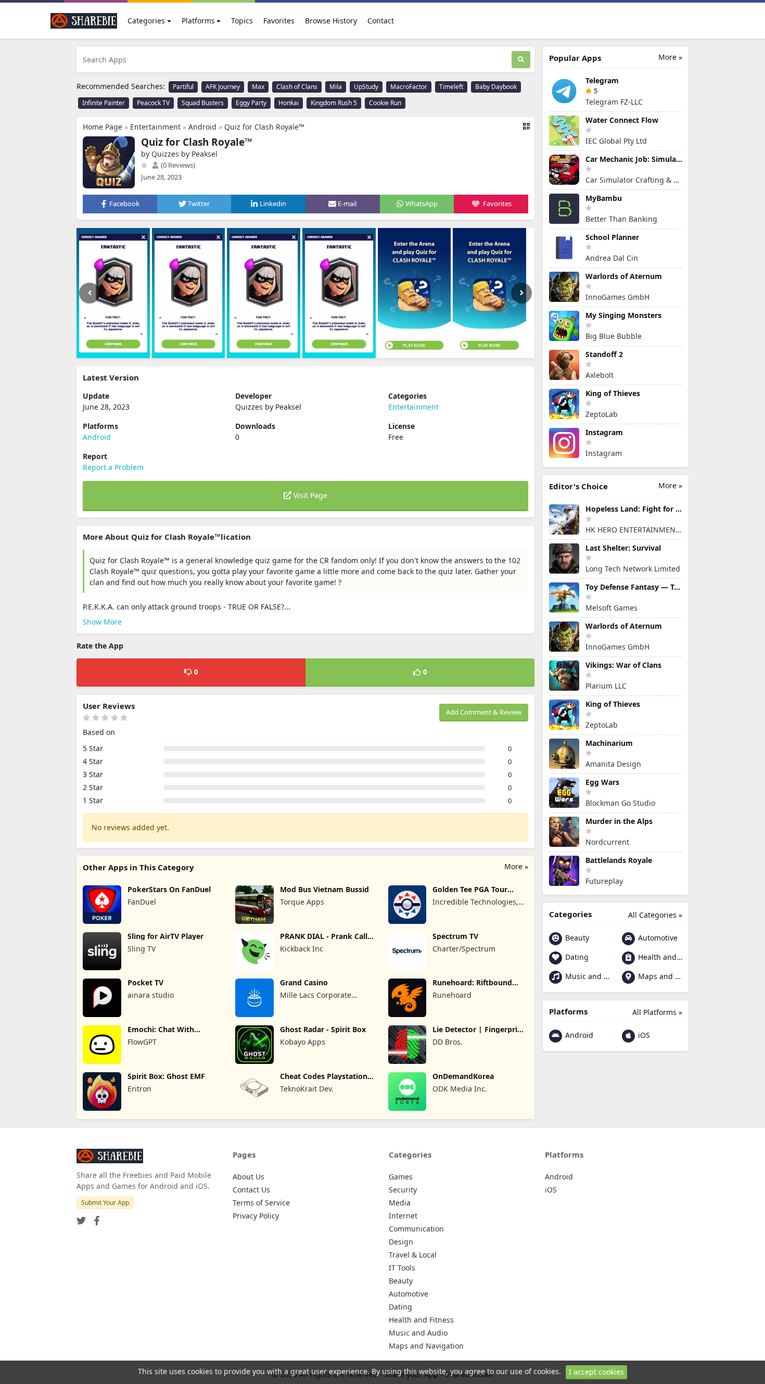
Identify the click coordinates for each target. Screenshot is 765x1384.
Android (202, 127)
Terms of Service (261, 1203)
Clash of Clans (296, 86)
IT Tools (402, 1268)
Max (258, 86)
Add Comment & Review (483, 712)
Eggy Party (251, 102)
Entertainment (155, 127)
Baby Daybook (496, 86)
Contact (380, 21)
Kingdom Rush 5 (334, 102)
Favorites (279, 21)
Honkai (288, 102)
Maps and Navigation (659, 976)
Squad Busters (203, 102)
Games (401, 1177)
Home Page (102, 127)
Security (403, 1190)
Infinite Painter (103, 102)
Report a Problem (113, 467)
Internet (403, 1216)
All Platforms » (657, 1012)
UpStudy (366, 86)
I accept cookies (596, 1372)
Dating (576, 957)
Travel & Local (413, 1255)
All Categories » (655, 915)
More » (516, 866)
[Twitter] (81, 1217)
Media (400, 1203)
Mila (335, 86)
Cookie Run (385, 102)
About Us (248, 1177)
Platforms (198, 21)
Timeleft (451, 86)
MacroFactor (408, 86)
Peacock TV (153, 102)
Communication (416, 1229)
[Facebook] (94, 1217)
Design (401, 1242)
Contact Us (251, 1190)
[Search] (521, 59)
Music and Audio (586, 976)
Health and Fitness (659, 957)
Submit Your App (105, 1202)
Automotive (657, 938)
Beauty (576, 938)
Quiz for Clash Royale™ (264, 127)
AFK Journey (223, 86)
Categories (146, 21)
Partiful (183, 86)
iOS (643, 1035)
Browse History (331, 21)
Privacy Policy (256, 1216)
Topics (242, 21)
